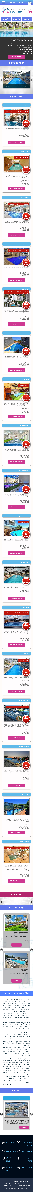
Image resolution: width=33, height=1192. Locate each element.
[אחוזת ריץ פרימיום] (16, 759)
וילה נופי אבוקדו (25, 289)
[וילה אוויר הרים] (16, 574)
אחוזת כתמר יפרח (24, 197)
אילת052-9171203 (21, 135)
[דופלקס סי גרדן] (16, 117)
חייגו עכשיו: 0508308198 (16, 188)
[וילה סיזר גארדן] (16, 807)
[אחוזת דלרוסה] (16, 391)
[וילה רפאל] (16, 79)
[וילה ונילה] (16, 960)
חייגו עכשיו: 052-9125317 (17, 833)
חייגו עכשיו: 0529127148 (16, 645)
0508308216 (23, 546)
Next (30, 28)
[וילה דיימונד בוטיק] (16, 713)
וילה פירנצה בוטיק (24, 516)
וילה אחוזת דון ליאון (24, 471)
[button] (29, 3)
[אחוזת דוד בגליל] (16, 854)
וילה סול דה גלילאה (24, 333)
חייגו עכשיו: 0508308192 (16, 235)
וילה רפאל (26, 654)
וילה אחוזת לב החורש (23, 244)
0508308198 (23, 182)
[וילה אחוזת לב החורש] (16, 256)
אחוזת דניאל (25, 607)
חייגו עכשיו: (16, 324)
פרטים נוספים (16, 57)
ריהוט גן (15, 1009)
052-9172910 (23, 363)
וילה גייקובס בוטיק (21, 933)
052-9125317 (23, 826)
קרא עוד (24, 1127)
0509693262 (23, 500)
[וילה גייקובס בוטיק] (16, 923)
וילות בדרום (5, 19)
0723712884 (23, 410)
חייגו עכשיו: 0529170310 (16, 881)
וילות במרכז (16, 19)
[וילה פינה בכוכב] (16, 164)
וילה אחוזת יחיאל (24, 425)
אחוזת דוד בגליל (24, 841)
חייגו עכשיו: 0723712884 (16, 416)
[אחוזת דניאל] (16, 620)
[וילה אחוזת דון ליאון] (16, 483)
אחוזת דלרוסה (25, 379)
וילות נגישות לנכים (23, 1098)
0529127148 (23, 638)
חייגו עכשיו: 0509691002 (16, 691)
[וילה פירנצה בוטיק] (16, 528)
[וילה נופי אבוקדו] (16, 300)
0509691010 (23, 455)
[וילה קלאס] (16, 10)
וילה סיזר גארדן (25, 794)
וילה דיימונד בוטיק (24, 700)
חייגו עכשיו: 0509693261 (16, 598)
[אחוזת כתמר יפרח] (16, 210)
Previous (3, 28)
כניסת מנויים (7, 1186)
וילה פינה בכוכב (25, 151)
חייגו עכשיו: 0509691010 (16, 462)
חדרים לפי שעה (10, 1070)
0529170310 (23, 874)
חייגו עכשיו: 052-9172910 (17, 370)
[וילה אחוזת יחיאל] (16, 438)
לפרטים (16, 945)
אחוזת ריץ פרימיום (24, 747)
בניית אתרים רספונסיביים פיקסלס (16, 1189)
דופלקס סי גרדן (25, 105)
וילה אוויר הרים (25, 562)
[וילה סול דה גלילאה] (16, 345)
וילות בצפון (27, 19)
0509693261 (23, 591)
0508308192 (23, 228)
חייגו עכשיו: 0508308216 (16, 553)
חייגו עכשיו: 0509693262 (16, 507)
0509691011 (24, 50)
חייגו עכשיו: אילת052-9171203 (16, 142)
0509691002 (8, 86)
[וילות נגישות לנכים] (16, 1109)
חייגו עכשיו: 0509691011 (16, 280)
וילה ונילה (24, 970)
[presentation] (1, 80)
